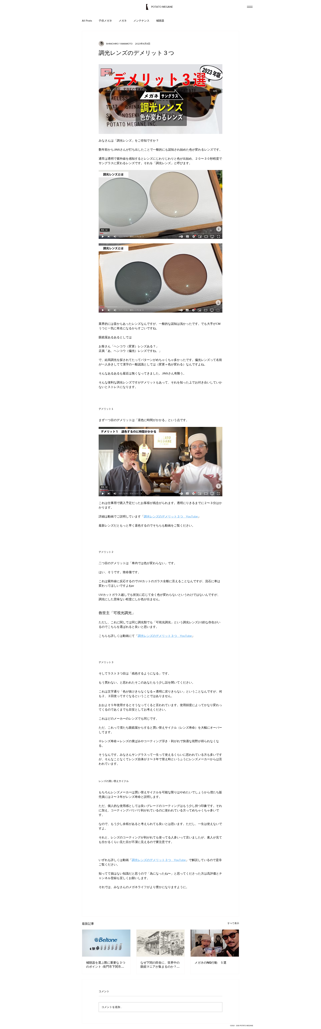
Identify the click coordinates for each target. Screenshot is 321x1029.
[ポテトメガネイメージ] (160, 943)
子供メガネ (105, 20)
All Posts (87, 20)
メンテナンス (141, 20)
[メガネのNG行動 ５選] (215, 943)
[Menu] (250, 7)
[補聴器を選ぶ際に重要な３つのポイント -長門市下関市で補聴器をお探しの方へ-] (106, 943)
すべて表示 (233, 923)
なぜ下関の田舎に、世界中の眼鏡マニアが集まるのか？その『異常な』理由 (160, 965)
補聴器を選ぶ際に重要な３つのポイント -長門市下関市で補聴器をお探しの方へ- (105, 965)
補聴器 (160, 20)
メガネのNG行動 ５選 (210, 962)
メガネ (123, 20)
